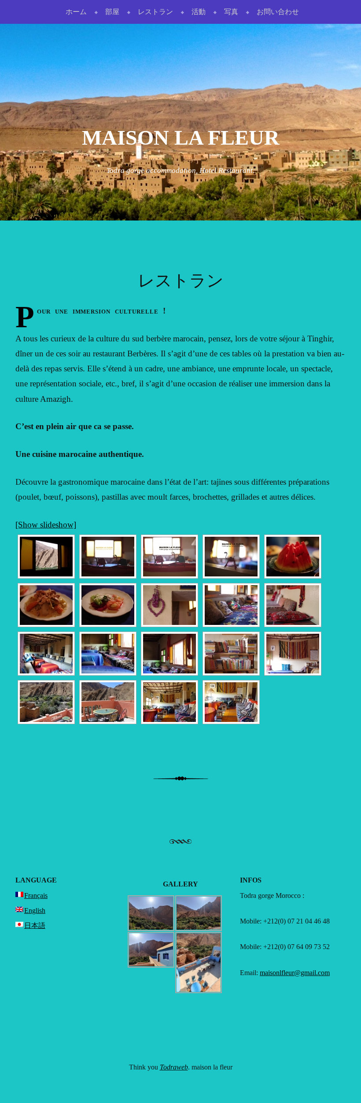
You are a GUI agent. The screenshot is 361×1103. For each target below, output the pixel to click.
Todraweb (174, 1067)
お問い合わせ (278, 11)
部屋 (112, 11)
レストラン (155, 11)
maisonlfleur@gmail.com (295, 972)
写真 (231, 11)
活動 (199, 11)
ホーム (76, 11)
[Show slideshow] (45, 524)
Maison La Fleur (181, 137)
